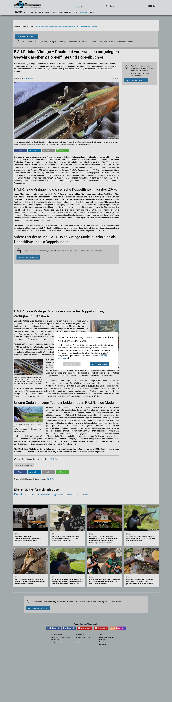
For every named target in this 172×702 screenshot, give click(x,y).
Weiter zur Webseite (99, 364)
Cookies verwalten (72, 364)
